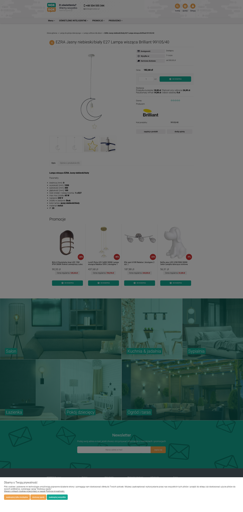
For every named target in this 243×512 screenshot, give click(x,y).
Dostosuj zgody (38, 497)
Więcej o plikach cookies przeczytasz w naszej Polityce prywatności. (34, 491)
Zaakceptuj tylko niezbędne (17, 497)
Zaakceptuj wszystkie (57, 497)
